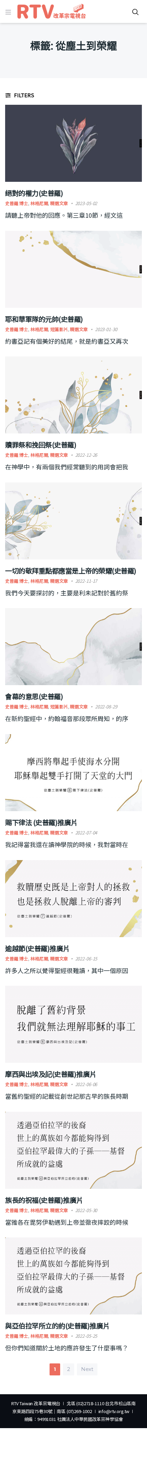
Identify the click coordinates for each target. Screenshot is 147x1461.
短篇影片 (59, 329)
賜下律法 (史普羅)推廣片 (41, 822)
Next (87, 1369)
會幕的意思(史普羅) (34, 696)
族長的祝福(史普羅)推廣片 (44, 1200)
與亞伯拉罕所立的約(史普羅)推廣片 (57, 1326)
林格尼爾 (39, 203)
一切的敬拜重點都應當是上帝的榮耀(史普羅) (70, 571)
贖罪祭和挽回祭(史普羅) (40, 445)
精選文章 (59, 203)
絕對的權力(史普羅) (34, 193)
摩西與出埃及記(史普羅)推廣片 (50, 1074)
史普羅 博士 (16, 203)
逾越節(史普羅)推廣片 (37, 948)
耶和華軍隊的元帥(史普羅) (44, 319)
